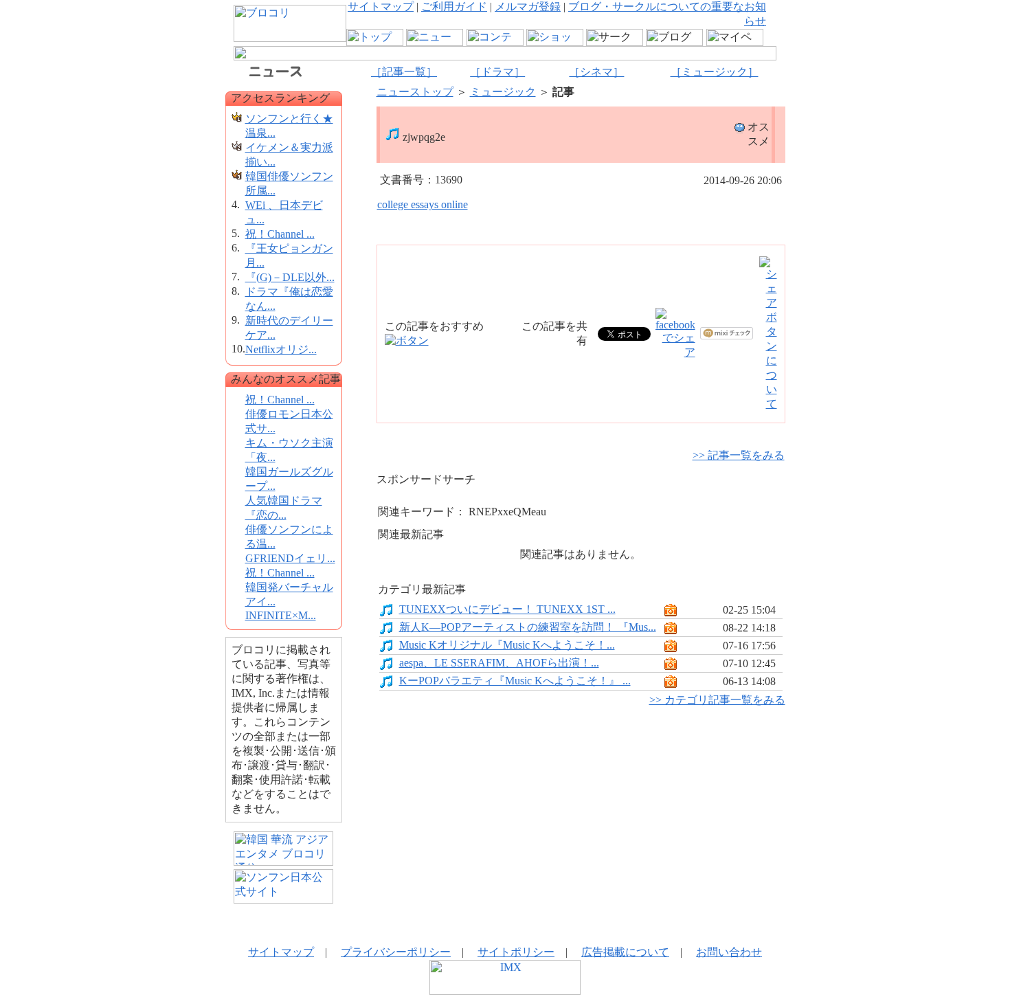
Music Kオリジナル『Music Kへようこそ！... (507, 645)
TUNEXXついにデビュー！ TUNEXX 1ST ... (507, 609)
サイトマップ (381, 6)
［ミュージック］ (715, 72)
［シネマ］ (596, 72)
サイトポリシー (516, 952)
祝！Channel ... (280, 234)
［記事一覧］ (404, 72)
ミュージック (503, 92)
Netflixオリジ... (281, 349)
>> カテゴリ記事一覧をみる (717, 700)
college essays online (422, 204)
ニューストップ (415, 92)
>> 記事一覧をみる (739, 455)
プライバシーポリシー (396, 952)
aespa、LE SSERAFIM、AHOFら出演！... (499, 663)
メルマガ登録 (528, 6)
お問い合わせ (729, 952)
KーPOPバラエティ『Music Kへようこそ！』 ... (515, 680)
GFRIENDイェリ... (290, 558)
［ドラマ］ (497, 72)
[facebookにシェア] (675, 352)
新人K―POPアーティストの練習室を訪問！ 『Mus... (527, 627)
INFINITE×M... (280, 615)
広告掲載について (625, 952)
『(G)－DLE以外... (290, 277)
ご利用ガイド (454, 6)
